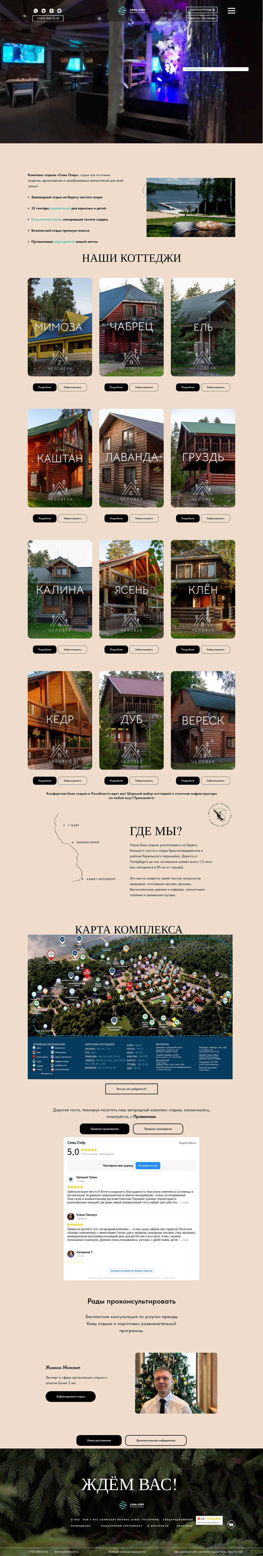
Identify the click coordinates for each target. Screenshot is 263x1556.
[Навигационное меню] (231, 11)
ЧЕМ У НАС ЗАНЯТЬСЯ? (99, 1519)
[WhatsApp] (35, 12)
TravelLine (194, 69)
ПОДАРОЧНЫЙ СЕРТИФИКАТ (122, 1526)
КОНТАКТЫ (185, 1526)
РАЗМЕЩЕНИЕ (81, 1526)
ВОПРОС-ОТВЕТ (128, 1519)
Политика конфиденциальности (126, 1551)
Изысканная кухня (46, 219)
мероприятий (64, 241)
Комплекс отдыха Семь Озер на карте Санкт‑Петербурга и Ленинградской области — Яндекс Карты (131, 1278)
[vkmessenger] (43, 12)
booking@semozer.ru (67, 1551)
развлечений (60, 208)
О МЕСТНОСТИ (158, 1526)
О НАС (75, 1519)
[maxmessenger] (59, 12)
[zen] (51, 12)
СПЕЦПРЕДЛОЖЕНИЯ (178, 1519)
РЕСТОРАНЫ (150, 1519)
